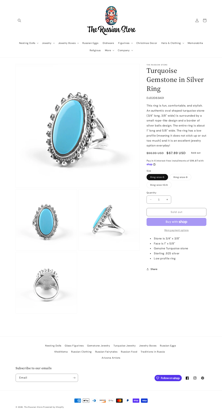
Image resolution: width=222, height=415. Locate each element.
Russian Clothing (81, 351)
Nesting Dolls (53, 345)
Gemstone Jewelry (98, 345)
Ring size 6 (159, 177)
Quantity (151, 192)
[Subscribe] (74, 378)
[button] (19, 20)
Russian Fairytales (106, 351)
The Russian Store (33, 407)
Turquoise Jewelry (124, 345)
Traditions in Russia (153, 351)
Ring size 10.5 (161, 185)
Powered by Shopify (53, 407)
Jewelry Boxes (148, 345)
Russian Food (129, 351)
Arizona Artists (111, 357)
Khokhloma (61, 351)
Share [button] (154, 269)
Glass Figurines (74, 345)
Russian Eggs (168, 345)
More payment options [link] (176, 230)
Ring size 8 (182, 177)
